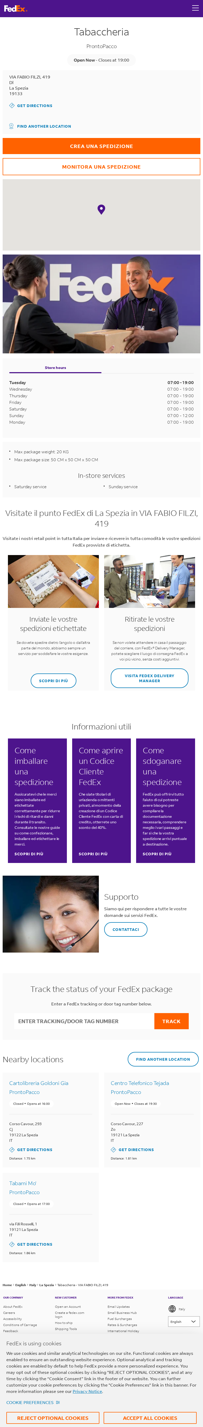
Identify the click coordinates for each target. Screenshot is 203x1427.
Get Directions (31, 105)
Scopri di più (29, 853)
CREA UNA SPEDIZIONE (68, 143)
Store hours (55, 367)
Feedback (10, 1331)
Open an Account (68, 1307)
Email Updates (119, 1307)
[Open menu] (195, 8)
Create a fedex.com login (69, 1315)
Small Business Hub (122, 1313)
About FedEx (12, 1307)
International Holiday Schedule (123, 1333)
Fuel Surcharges (120, 1319)
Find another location (44, 126)
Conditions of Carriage (20, 1325)
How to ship (64, 1323)
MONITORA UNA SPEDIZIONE (72, 164)
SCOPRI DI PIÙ (49, 678)
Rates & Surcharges (122, 1325)
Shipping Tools (66, 1329)
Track (171, 1021)
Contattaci (121, 927)
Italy (182, 1309)
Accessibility (12, 1319)
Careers (9, 1313)
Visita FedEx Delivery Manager (142, 675)
